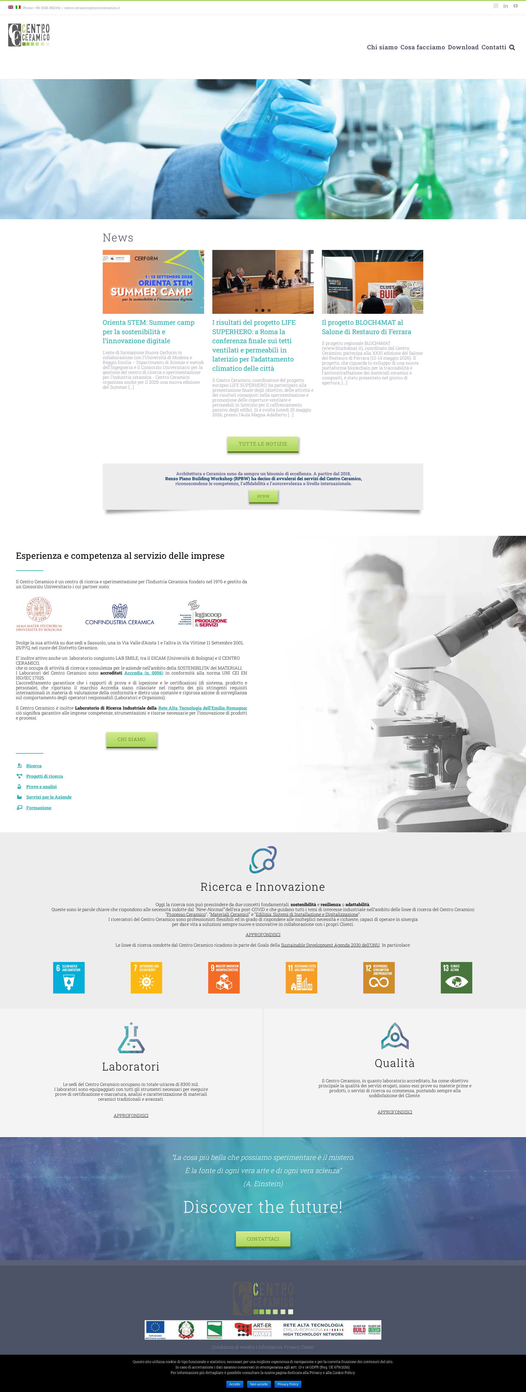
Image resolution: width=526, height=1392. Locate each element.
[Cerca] (512, 47)
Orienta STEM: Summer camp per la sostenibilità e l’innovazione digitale (149, 331)
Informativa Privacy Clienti (286, 1347)
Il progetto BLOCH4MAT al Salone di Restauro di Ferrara (366, 327)
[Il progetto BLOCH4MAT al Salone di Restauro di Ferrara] (372, 282)
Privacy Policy (288, 1384)
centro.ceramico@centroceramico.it (92, 7)
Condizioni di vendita (233, 1347)
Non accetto (259, 1384)
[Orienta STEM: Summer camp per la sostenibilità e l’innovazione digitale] (153, 282)
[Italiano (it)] (18, 7)
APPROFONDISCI (263, 934)
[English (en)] (10, 7)
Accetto (234, 1384)
